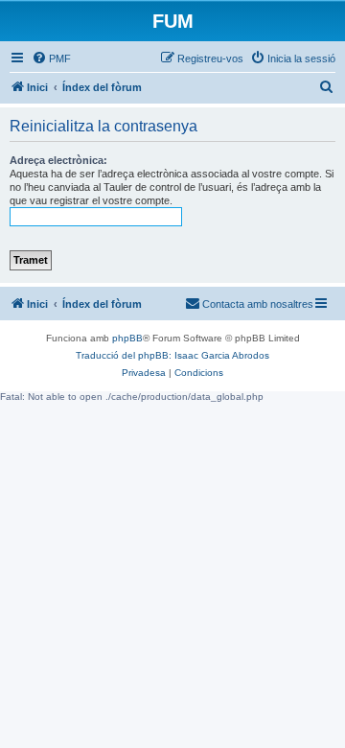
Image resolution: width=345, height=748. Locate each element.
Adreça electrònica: (58, 160)
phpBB (127, 338)
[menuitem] (51, 58)
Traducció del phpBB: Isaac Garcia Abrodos (172, 355)
